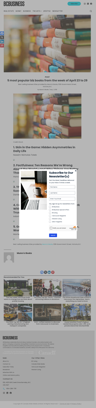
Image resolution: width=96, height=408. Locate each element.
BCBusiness (55, 207)
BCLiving (54, 213)
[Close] (76, 171)
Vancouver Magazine (59, 216)
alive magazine (57, 222)
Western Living (57, 219)
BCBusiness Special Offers (60, 210)
